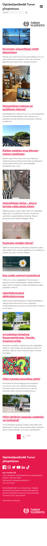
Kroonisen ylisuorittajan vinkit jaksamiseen (21, 50)
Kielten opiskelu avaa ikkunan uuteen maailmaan (20, 152)
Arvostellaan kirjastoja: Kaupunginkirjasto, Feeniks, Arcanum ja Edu (19, 337)
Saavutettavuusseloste (11, 500)
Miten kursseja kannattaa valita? (21, 379)
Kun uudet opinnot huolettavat (21, 275)
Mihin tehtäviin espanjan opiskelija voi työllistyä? (23, 418)
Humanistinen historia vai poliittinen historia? (18, 107)
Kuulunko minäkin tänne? (18, 243)
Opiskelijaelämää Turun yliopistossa (19, 6)
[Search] (26, 12)
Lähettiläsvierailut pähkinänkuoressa (13, 294)
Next (28, 435)
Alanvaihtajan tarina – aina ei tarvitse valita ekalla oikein (20, 204)
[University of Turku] (33, 514)
